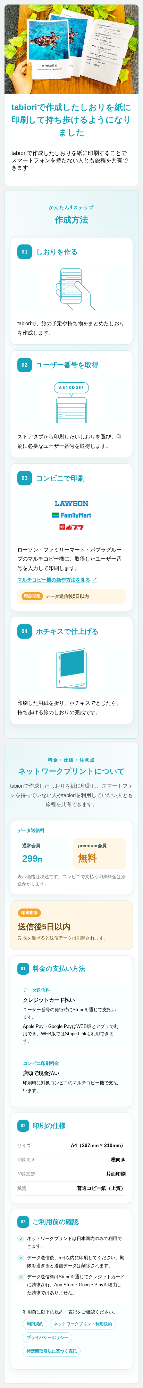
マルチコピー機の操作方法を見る (57, 580)
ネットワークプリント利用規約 (83, 1323)
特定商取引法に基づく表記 (52, 1351)
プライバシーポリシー (47, 1337)
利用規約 (35, 1323)
